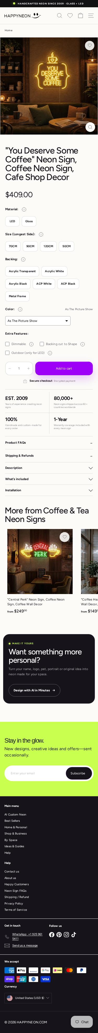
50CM (66, 246)
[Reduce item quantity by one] (9, 368)
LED (12, 221)
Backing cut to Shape (64, 344)
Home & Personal (15, 827)
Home (8, 30)
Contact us (11, 871)
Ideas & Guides (14, 846)
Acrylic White (54, 271)
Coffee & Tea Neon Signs (47, 515)
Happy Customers (16, 884)
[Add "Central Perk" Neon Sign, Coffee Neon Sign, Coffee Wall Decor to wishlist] (65, 537)
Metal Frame (17, 296)
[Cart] (80, 15)
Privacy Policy (13, 903)
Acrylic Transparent (22, 271)
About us (10, 878)
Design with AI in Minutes (32, 690)
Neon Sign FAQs (15, 890)
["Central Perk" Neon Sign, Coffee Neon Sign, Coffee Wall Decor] (40, 573)
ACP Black (68, 283)
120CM (48, 246)
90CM (30, 246)
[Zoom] (90, 127)
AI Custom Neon (15, 814)
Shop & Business (15, 833)
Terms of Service (15, 909)
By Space (10, 840)
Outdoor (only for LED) (30, 353)
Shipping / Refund (16, 897)
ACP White (43, 283)
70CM (13, 246)
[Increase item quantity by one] (28, 368)
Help (7, 853)
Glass (29, 221)
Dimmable (21, 344)
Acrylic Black (18, 283)
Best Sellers (12, 820)
